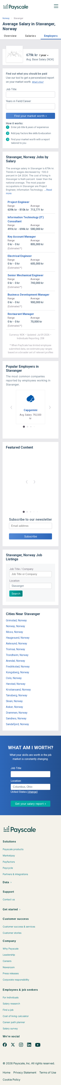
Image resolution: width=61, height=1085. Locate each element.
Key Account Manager (22, 236)
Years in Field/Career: (18, 101)
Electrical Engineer (20, 256)
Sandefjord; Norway (17, 724)
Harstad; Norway (15, 683)
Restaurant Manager (21, 314)
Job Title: (11, 89)
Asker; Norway (14, 707)
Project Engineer (18, 202)
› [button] (50, 407)
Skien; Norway (14, 701)
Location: (16, 780)
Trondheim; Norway (17, 655)
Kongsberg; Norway (17, 672)
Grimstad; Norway (16, 620)
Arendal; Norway (15, 660)
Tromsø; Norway (15, 649)
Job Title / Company (21, 569)
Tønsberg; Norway (16, 695)
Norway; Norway (15, 626)
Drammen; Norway (16, 712)
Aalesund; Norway (16, 643)
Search (16, 593)
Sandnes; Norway (16, 718)
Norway (6, 18)
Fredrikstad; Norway (18, 666)
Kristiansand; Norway (18, 689)
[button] (10, 35)
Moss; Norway (14, 632)
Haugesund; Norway (17, 637)
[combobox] (30, 787)
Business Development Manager (28, 294)
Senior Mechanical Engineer (26, 275)
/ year (42, 55)
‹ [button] (11, 407)
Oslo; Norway (14, 678)
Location (14, 580)
